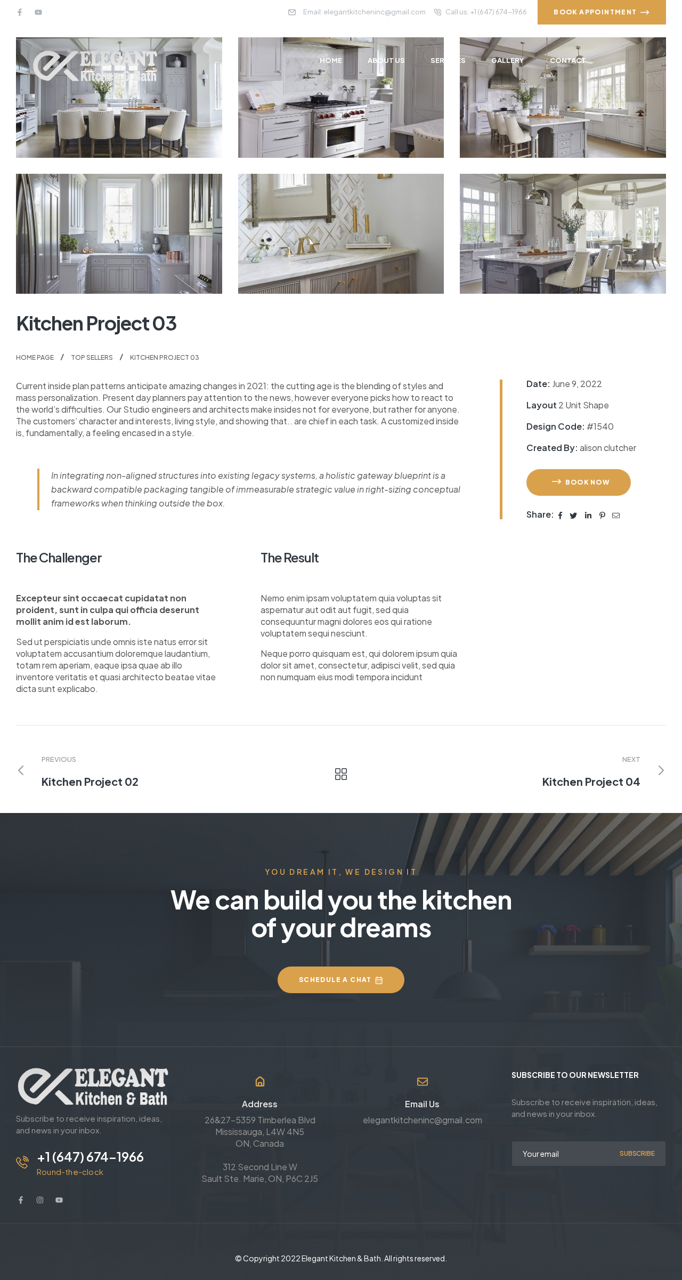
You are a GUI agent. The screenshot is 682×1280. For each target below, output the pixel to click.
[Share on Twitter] (574, 514)
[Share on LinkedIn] (588, 514)
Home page (35, 357)
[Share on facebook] (560, 514)
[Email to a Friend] (616, 514)
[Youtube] (38, 12)
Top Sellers (92, 357)
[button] (578, 482)
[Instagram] (40, 1200)
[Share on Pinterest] (602, 514)
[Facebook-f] (19, 12)
